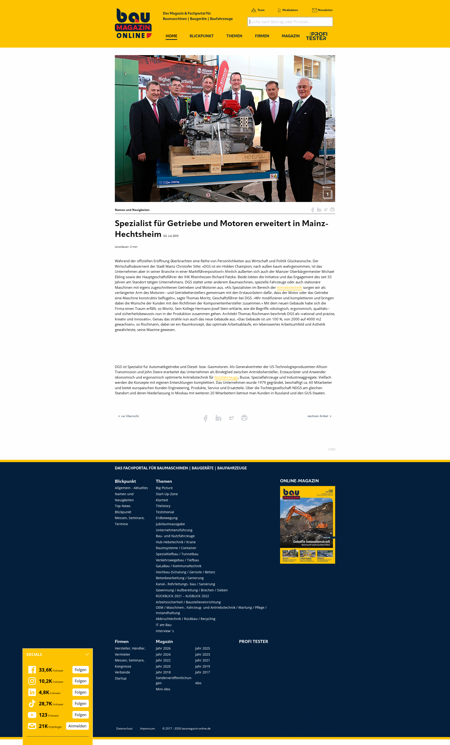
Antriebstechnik (289, 287)
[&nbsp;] (225, 128)
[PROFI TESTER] (316, 36)
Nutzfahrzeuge (226, 377)
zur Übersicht (130, 416)
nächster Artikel (318, 416)
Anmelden (77, 726)
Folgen (80, 669)
